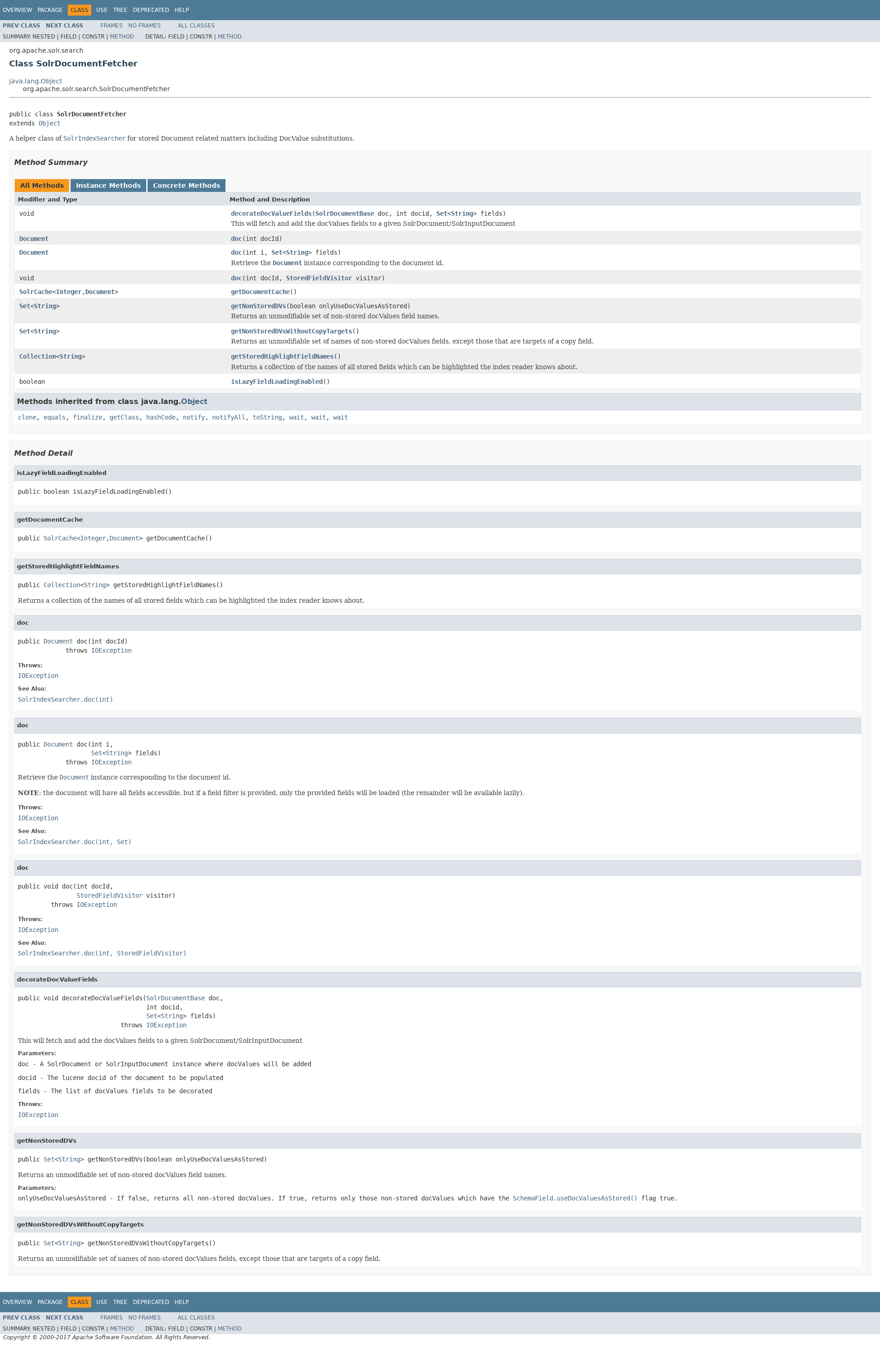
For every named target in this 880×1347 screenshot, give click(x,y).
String (462, 213)
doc (236, 238)
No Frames (144, 25)
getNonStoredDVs (258, 306)
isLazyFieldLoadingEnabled (277, 381)
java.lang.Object (35, 81)
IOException (111, 650)
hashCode (161, 417)
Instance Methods (108, 185)
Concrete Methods (186, 185)
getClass (124, 417)
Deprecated (151, 10)
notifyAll (228, 417)
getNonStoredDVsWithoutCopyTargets (291, 331)
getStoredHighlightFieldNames (282, 356)
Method (122, 36)
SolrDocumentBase (344, 213)
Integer (69, 291)
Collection (37, 356)
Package (50, 10)
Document (34, 238)
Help (182, 10)
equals (55, 417)
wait (296, 417)
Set (441, 213)
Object (49, 123)
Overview (17, 10)
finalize (87, 417)
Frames (111, 25)
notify (194, 417)
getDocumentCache (260, 291)
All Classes (196, 25)
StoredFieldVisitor (319, 278)
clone (27, 417)
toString (267, 417)
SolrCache (35, 291)
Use (102, 10)
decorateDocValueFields (271, 213)
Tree (120, 10)
